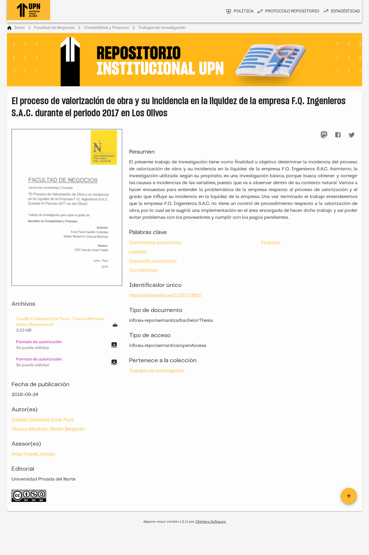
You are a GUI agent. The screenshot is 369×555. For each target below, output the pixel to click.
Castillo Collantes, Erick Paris (43, 420)
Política (244, 11)
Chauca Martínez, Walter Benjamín (48, 429)
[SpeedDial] (349, 496)
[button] (67, 345)
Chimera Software (210, 521)
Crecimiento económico (155, 242)
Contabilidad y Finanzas (106, 28)
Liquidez (138, 252)
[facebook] (338, 135)
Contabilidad (143, 270)
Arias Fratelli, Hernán (33, 454)
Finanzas (270, 242)
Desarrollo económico (153, 261)
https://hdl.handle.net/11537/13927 (165, 295)
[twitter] (351, 135)
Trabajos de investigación (162, 28)
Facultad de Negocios (54, 28)
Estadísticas (345, 11)
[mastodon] (324, 135)
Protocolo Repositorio (292, 11)
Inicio (19, 28)
